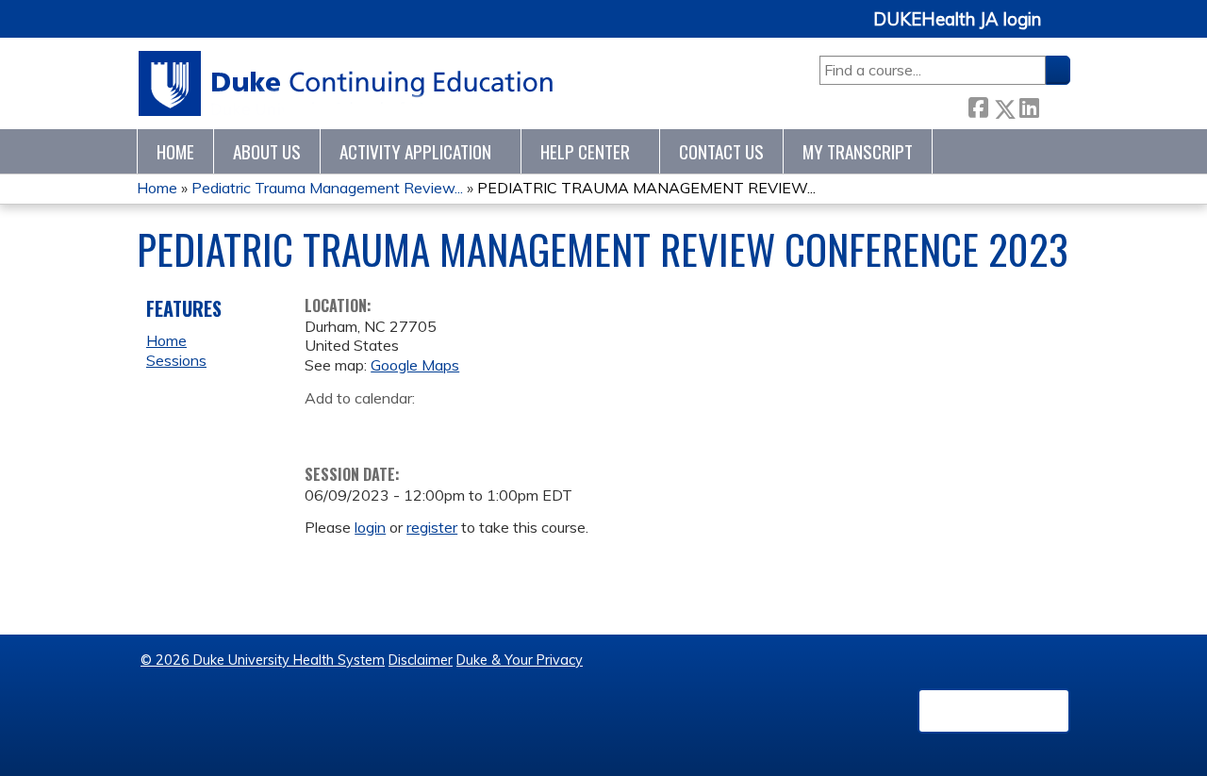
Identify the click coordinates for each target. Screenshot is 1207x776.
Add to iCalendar (408, 426)
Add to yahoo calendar (366, 427)
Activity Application (415, 151)
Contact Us (721, 151)
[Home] (346, 83)
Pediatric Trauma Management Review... (327, 187)
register (431, 527)
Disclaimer (421, 660)
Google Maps (415, 364)
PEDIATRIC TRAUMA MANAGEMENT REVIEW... (646, 187)
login (370, 527)
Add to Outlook (454, 427)
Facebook (977, 105)
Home (175, 151)
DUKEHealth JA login (957, 19)
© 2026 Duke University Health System (263, 660)
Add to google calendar (324, 427)
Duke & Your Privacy (519, 660)
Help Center (585, 151)
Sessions (176, 360)
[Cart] (1062, 29)
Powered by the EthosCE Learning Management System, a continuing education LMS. (994, 711)
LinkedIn (1028, 105)
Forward (1054, 104)
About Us (267, 151)
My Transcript (857, 151)
